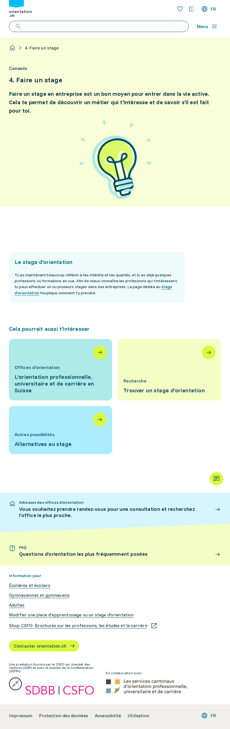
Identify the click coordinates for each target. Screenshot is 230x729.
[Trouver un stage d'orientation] (169, 369)
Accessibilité (108, 715)
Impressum (20, 715)
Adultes (16, 605)
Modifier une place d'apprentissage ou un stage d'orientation (71, 615)
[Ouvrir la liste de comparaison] (191, 9)
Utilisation (138, 715)
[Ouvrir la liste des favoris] (180, 9)
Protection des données (63, 715)
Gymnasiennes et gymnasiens (39, 595)
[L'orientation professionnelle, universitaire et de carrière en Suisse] (60, 369)
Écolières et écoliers (29, 585)
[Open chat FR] (216, 479)
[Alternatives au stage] (60, 430)
